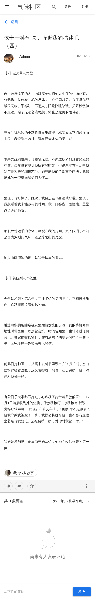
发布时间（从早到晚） (71, 501)
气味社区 (29, 6)
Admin (24, 56)
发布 (81, 592)
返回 (11, 22)
